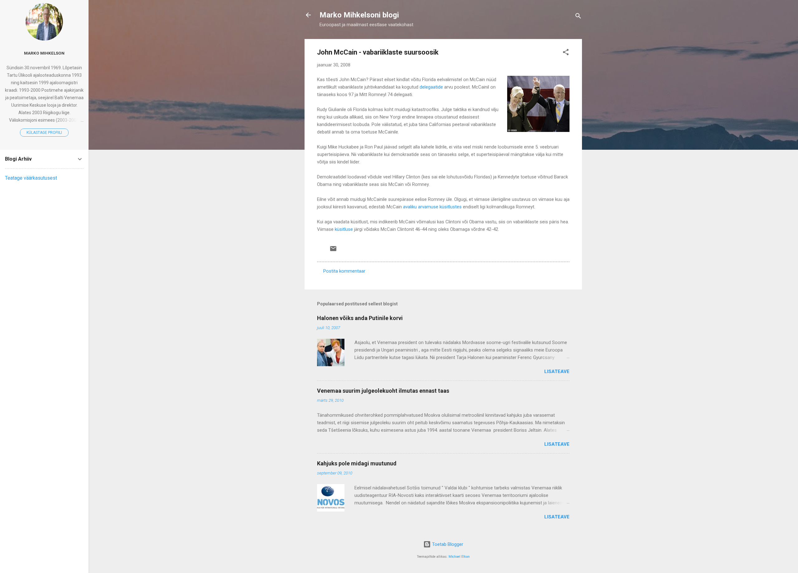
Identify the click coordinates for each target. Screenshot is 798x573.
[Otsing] (578, 17)
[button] (566, 53)
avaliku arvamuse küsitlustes (432, 207)
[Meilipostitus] (333, 251)
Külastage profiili (44, 132)
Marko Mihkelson (44, 53)
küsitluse (344, 229)
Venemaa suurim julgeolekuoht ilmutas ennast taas (383, 390)
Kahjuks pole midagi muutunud (357, 463)
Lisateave (557, 371)
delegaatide (431, 87)
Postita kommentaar (344, 271)
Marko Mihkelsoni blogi (359, 15)
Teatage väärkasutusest (31, 178)
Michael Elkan (459, 557)
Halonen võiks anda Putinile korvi (360, 318)
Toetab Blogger (447, 544)
